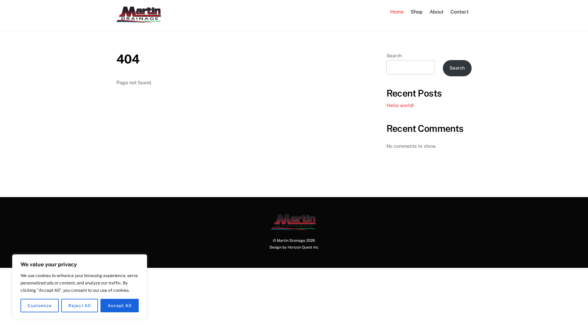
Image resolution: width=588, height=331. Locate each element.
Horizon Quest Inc (303, 247)
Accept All (120, 305)
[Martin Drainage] (139, 20)
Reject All (79, 305)
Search (394, 55)
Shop (417, 12)
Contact (459, 12)
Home (397, 12)
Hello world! (400, 105)
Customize (39, 305)
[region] (79, 286)
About (436, 12)
